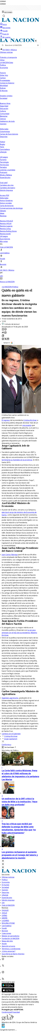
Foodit (5, 31)
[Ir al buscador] (4, 16)
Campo (3, 78)
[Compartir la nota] (3, 332)
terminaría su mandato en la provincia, (17, 460)
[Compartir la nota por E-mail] (8, 339)
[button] (20, 161)
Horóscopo (4, 165)
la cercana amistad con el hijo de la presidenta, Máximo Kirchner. (19, 632)
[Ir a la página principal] (20, 21)
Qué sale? (4, 182)
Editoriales (4, 129)
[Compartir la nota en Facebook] (3, 339)
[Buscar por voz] (38, 45)
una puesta (26, 425)
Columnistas (5, 131)
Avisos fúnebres (6, 200)
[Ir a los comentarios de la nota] (5, 329)
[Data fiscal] (3, 1027)
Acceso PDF (4, 195)
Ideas (2, 213)
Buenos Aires (5, 103)
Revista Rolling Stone (8, 231)
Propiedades (5, 80)
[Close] (3, 861)
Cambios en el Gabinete (11, 734)
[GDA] (8, 1020)
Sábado (3, 211)
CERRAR (3, 1)
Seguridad (4, 106)
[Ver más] (3, 741)
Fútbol (2, 142)
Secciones (6, 28)
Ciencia (3, 119)
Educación (4, 108)
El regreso (6, 420)
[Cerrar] (35, 41)
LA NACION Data (6, 62)
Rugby (2, 144)
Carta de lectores (7, 205)
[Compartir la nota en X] (5, 339)
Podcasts (3, 172)
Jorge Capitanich (10, 739)
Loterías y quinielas (7, 170)
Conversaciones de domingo (11, 208)
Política (14, 287)
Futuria (3, 73)
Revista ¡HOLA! (5, 223)
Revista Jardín (5, 234)
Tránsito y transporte (8, 57)
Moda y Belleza (6, 175)
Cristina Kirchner (30, 420)
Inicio (5, 24)
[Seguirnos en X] (3, 966)
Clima (2, 60)
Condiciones (6, 1012)
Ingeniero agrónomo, (10, 698)
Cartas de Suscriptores (9, 134)
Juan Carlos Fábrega (10, 554)
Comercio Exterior (7, 83)
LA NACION (6, 287)
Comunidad (4, 113)
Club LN (6, 34)
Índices (3, 88)
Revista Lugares (6, 226)
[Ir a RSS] (3, 979)
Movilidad (4, 85)
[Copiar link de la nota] (3, 335)
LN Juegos (4, 157)
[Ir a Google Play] (8, 987)
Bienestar (4, 116)
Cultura (3, 111)
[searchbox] (19, 45)
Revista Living (5, 228)
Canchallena (5, 149)
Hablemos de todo (7, 121)
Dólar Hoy (4, 75)
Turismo (3, 159)
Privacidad (15, 1012)
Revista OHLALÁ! (6, 221)
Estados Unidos (6, 96)
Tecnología (4, 162)
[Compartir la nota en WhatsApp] (5, 332)
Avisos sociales (6, 203)
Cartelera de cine (6, 185)
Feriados (3, 167)
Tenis (2, 147)
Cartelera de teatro (7, 188)
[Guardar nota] (3, 329)
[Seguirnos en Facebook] (3, 959)
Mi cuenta (6, 37)
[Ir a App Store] (8, 992)
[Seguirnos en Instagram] (3, 973)
